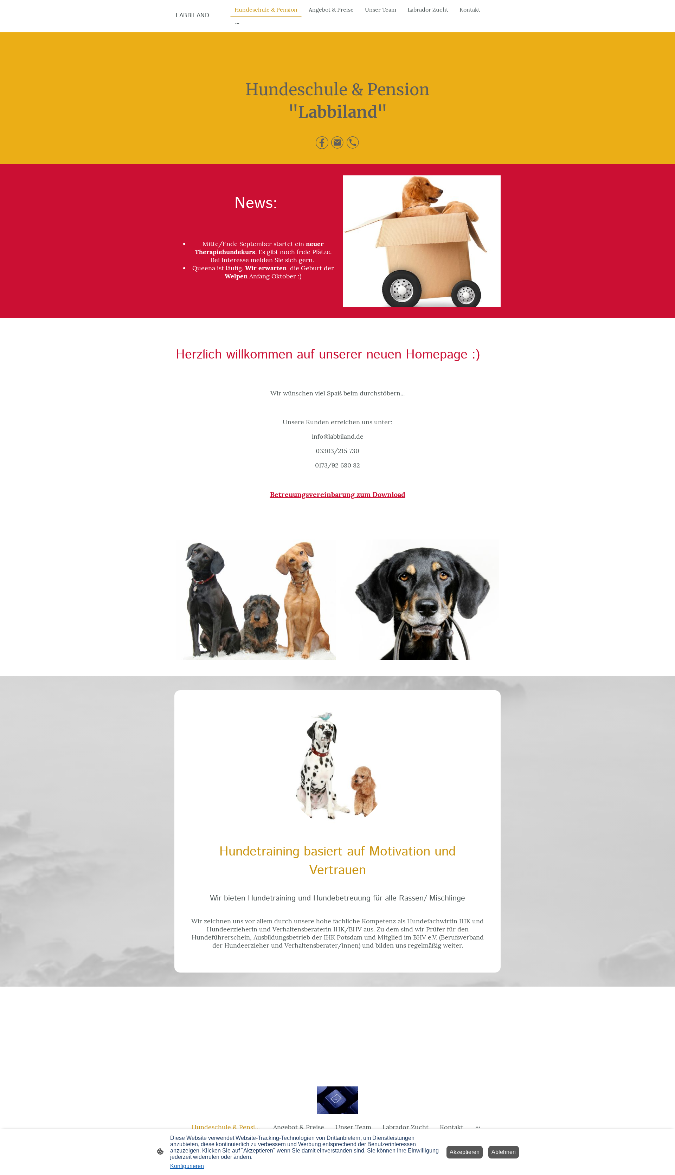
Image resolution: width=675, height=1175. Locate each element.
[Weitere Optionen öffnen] (237, 23)
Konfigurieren (187, 1166)
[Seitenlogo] (201, 26)
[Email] (337, 142)
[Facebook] (322, 142)
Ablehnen (503, 1152)
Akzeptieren (465, 1152)
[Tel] (353, 142)
